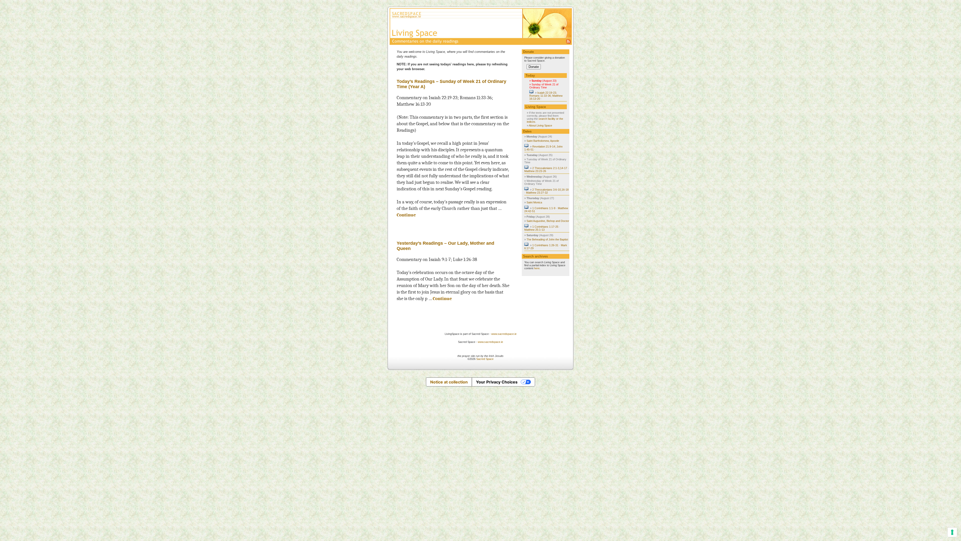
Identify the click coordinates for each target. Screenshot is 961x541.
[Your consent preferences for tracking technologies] (952, 532)
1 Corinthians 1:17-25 (545, 226)
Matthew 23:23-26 (535, 171)
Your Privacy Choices (497, 381)
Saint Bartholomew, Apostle (543, 140)
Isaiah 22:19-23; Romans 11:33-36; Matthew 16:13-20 (546, 95)
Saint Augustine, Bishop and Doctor (548, 220)
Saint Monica (534, 202)
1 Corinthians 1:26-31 (545, 245)
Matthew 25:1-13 (534, 229)
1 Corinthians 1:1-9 (543, 208)
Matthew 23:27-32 (537, 192)
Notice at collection (449, 381)
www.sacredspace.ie (504, 333)
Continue (406, 215)
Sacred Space (485, 358)
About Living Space (540, 125)
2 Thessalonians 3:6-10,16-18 (550, 189)
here (537, 268)
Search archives (535, 256)
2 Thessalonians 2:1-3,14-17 (549, 168)
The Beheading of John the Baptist (547, 239)
